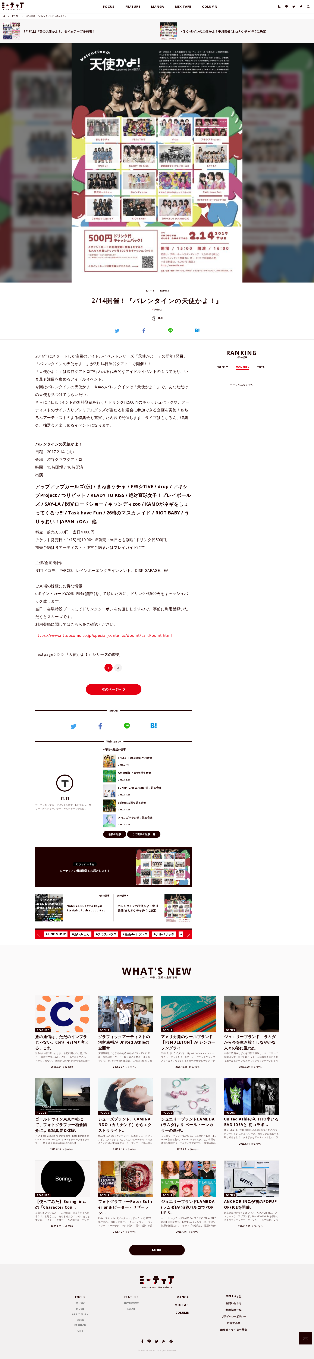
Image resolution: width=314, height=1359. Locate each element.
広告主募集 (234, 1323)
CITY (80, 1330)
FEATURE (132, 6)
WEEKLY (222, 367)
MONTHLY (242, 367)
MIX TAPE (183, 6)
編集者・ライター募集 (233, 1329)
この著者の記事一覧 (143, 834)
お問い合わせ (234, 1303)
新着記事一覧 (234, 1310)
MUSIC (80, 1303)
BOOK (80, 1319)
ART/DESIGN (80, 1314)
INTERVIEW (131, 1303)
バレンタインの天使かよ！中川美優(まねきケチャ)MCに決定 (223, 31)
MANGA (157, 6)
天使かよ (158, 309)
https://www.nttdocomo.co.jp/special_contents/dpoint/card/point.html (103, 635)
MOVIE (80, 1308)
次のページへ (112, 689)
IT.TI (160, 317)
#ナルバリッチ (164, 934)
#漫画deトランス (134, 934)
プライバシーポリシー (234, 1316)
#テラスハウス (106, 934)
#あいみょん (81, 934)
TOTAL (261, 367)
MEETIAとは (234, 1296)
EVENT (15, 16)
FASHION (80, 1325)
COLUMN (209, 6)
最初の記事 (114, 834)
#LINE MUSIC (55, 934)
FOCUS (108, 6)
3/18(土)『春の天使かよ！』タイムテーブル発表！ (59, 31)
